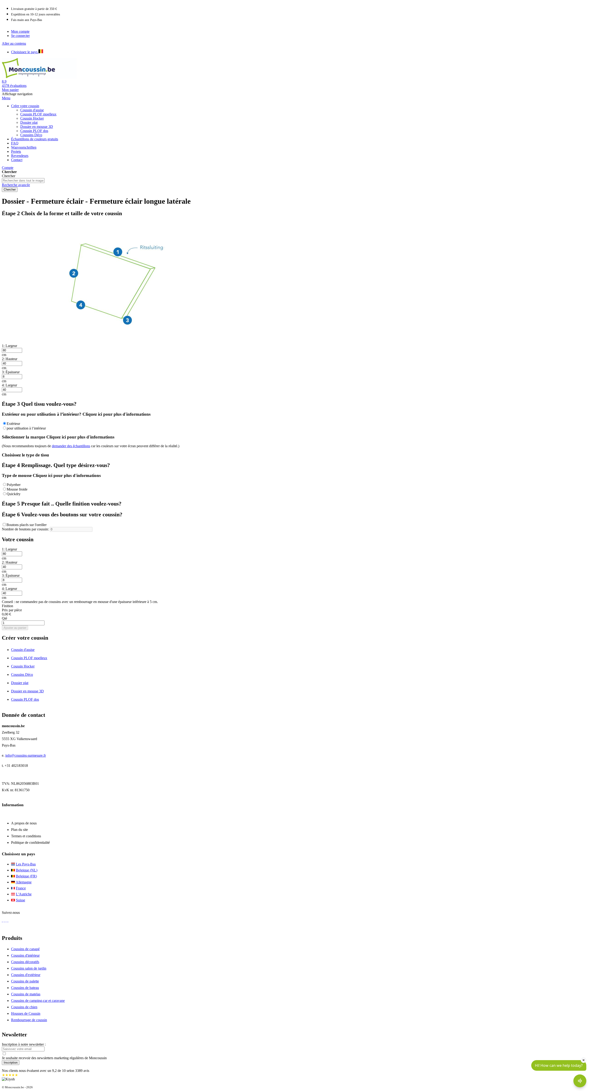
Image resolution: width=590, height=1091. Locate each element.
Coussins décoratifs (25, 962)
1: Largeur (9, 346)
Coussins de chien (24, 1007)
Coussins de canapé (25, 949)
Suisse (20, 900)
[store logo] (45, 77)
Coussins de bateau (25, 988)
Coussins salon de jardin (28, 968)
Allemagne (24, 882)
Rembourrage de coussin (29, 1020)
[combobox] (23, 180)
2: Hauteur (9, 359)
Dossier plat (19, 683)
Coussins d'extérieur (25, 975)
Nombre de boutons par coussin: (25, 529)
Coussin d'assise (23, 650)
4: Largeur (9, 385)
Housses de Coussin (25, 1013)
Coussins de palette (25, 981)
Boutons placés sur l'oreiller (26, 525)
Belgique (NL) (26, 870)
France (21, 888)
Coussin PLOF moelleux (29, 658)
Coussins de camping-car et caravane (38, 1001)
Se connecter (20, 36)
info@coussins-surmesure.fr (25, 755)
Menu (6, 98)
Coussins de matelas (25, 994)
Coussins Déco (22, 674)
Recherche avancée (16, 185)
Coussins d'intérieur (25, 955)
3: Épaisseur (11, 372)
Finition (7, 606)
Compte (7, 168)
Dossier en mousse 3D (27, 691)
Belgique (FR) (26, 876)
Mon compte (20, 31)
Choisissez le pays (24, 52)
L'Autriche (24, 894)
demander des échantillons (71, 446)
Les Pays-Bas (26, 864)
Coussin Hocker (23, 666)
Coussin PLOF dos (25, 699)
